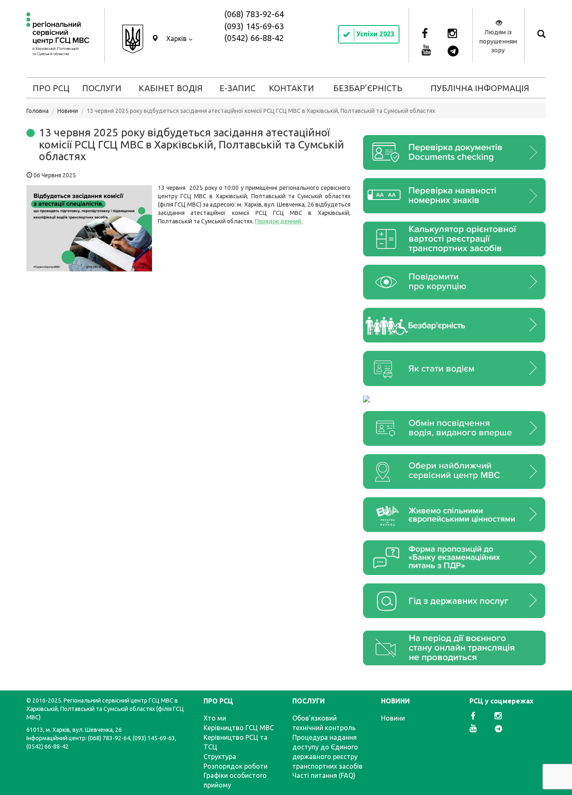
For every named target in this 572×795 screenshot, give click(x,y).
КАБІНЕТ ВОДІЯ (171, 88)
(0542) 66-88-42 (254, 38)
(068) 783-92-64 (254, 14)
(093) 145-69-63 (254, 26)
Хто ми (215, 718)
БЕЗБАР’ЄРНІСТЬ (367, 88)
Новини (67, 110)
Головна (37, 110)
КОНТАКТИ (291, 88)
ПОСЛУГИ (101, 88)
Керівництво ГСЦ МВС (239, 727)
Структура (220, 756)
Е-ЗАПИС (237, 88)
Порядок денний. (278, 221)
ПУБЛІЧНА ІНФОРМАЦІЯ (479, 88)
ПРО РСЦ (51, 88)
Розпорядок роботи (236, 766)
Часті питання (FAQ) (324, 775)
